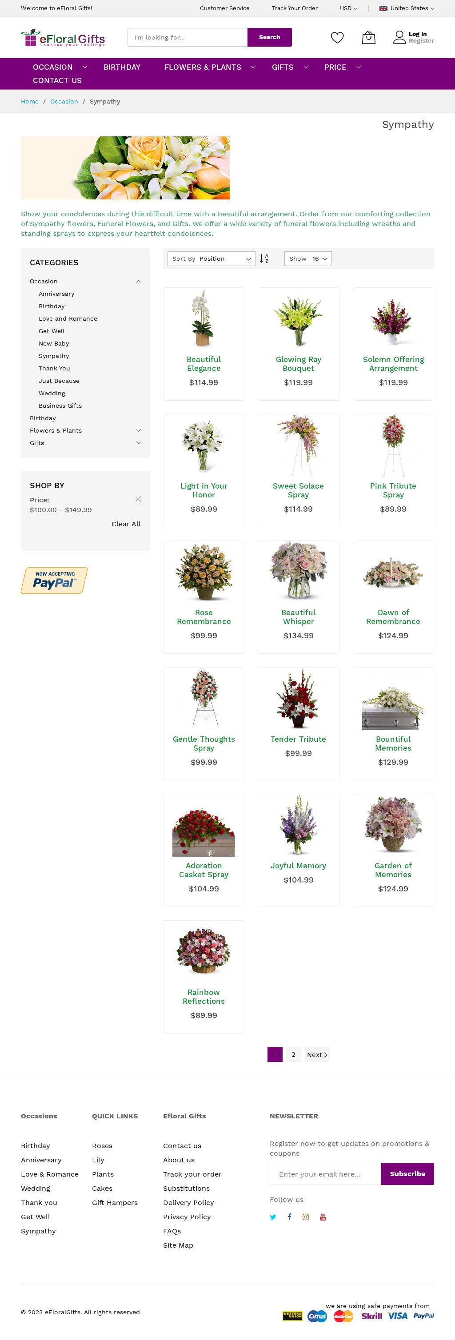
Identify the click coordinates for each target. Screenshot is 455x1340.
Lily (98, 1160)
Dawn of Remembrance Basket (393, 621)
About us (179, 1160)
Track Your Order (295, 8)
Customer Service (225, 8)
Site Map (178, 1245)
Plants (103, 1174)
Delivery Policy (188, 1202)
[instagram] (306, 1218)
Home (31, 101)
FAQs (172, 1231)
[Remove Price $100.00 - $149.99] (136, 500)
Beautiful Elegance (204, 364)
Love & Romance (50, 1174)
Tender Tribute (298, 739)
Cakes (102, 1188)
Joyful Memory (298, 865)
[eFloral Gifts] (63, 37)
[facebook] (289, 1218)
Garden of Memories (393, 870)
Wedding (35, 1188)
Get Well (35, 1217)
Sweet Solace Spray (298, 490)
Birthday (35, 1145)
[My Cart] (368, 37)
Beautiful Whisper (298, 617)
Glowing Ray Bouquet (298, 364)
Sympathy (38, 1231)
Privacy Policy (187, 1217)
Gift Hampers (115, 1202)
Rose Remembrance (204, 617)
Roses (102, 1145)
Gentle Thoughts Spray (204, 743)
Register (421, 40)
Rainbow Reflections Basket (204, 1001)
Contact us (182, 1145)
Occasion (65, 101)
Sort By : (185, 258)
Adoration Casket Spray (203, 870)
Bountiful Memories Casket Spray (393, 748)
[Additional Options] (54, 579)
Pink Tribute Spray (393, 490)
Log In (418, 33)
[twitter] (273, 1218)
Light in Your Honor (204, 490)
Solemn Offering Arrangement (393, 364)
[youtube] (323, 1218)
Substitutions (186, 1188)
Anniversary (41, 1160)
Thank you (39, 1202)
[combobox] (187, 37)
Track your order (192, 1174)
